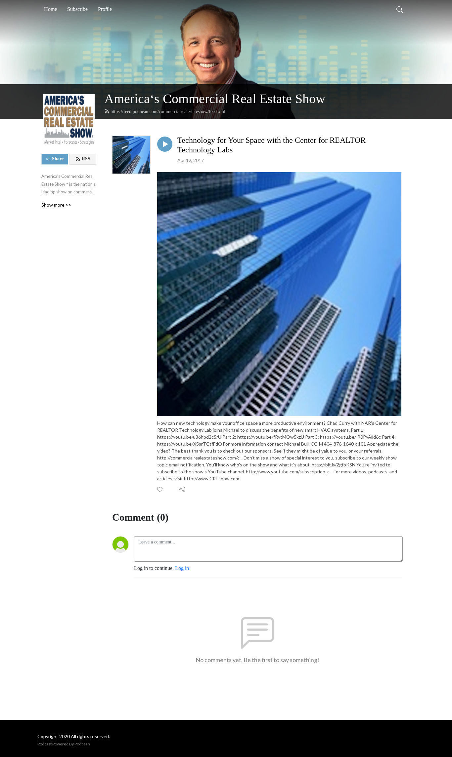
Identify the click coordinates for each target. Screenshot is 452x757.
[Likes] (160, 489)
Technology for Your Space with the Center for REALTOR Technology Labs (271, 145)
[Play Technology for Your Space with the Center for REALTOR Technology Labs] (164, 144)
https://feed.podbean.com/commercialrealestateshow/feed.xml (168, 111)
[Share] (182, 489)
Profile (105, 9)
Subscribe (77, 9)
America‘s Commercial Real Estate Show (214, 98)
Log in (182, 568)
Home (50, 9)
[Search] (400, 9)
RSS (86, 158)
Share (58, 158)
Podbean (82, 743)
